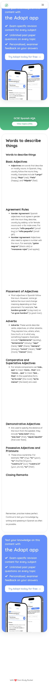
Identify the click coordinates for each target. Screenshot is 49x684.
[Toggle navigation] (43, 4)
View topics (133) (24, 123)
